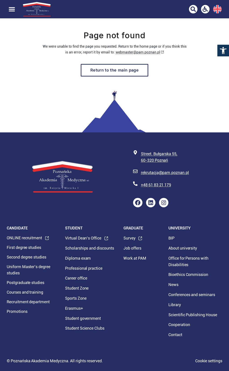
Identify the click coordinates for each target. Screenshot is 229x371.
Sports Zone (75, 298)
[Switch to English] (217, 9)
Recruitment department (28, 301)
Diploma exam (78, 258)
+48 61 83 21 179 (156, 184)
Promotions (17, 311)
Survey (129, 239)
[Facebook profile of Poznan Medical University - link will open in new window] (137, 202)
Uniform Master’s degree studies (28, 270)
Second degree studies (26, 257)
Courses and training (25, 292)
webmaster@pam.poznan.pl (138, 52)
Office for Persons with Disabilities (188, 261)
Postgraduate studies (25, 282)
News (173, 284)
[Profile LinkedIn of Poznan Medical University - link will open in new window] (150, 202)
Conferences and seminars (191, 294)
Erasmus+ (74, 308)
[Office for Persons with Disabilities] (205, 9)
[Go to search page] (193, 9)
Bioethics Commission (188, 274)
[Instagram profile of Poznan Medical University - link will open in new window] (163, 202)
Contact (175, 334)
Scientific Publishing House (192, 314)
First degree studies (24, 247)
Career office (76, 278)
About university (182, 248)
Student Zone (77, 288)
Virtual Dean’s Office (83, 239)
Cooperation (179, 324)
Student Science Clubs (84, 328)
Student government (83, 318)
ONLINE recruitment (24, 239)
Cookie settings (208, 360)
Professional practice (83, 268)
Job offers (132, 248)
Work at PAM (134, 258)
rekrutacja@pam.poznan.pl (165, 172)
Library (174, 304)
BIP (171, 238)
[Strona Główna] (36, 9)
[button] (223, 50)
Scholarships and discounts (89, 248)
